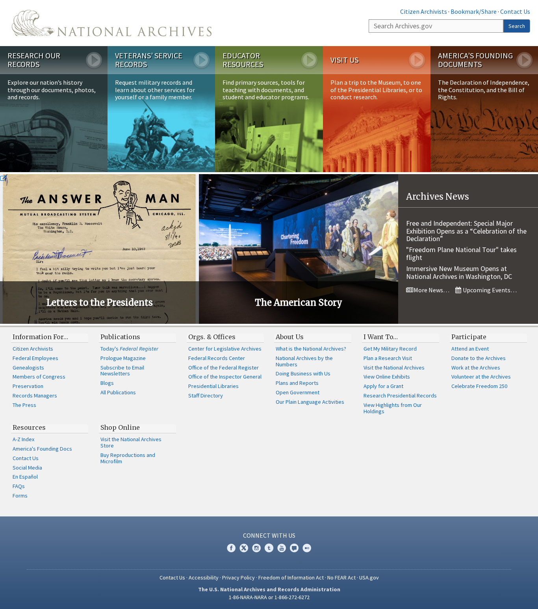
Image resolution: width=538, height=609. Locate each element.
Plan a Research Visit (388, 358)
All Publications (118, 392)
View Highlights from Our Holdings (393, 408)
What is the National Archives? (311, 348)
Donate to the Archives (478, 358)
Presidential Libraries (213, 386)
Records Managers (35, 395)
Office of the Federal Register (223, 367)
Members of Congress (39, 376)
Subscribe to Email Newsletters (122, 370)
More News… (430, 290)
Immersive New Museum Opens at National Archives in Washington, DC (459, 272)
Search (516, 26)
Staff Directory (205, 395)
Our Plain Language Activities (310, 401)
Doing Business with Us (303, 373)
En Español (25, 476)
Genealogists (28, 367)
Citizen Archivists (423, 11)
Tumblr (269, 548)
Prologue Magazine (123, 358)
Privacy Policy (238, 577)
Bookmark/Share (474, 11)
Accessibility (204, 577)
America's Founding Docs (42, 448)
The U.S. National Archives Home (111, 23)
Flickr (307, 548)
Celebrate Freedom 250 (479, 386)
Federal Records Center (216, 358)
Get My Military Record (390, 348)
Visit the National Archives (394, 367)
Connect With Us (269, 535)
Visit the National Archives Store (130, 442)
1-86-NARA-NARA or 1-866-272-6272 (269, 597)
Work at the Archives (475, 367)
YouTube (281, 548)
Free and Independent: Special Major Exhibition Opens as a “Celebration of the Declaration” (466, 231)
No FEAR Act (341, 577)
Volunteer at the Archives (481, 376)
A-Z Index (23, 439)
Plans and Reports (297, 382)
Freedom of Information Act (291, 577)
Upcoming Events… (489, 290)
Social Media (27, 467)
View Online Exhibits (387, 376)
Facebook (231, 548)
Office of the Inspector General (225, 376)
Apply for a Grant (383, 386)
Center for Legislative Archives (225, 348)
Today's (129, 348)
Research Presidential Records (400, 395)
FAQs (19, 486)
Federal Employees (35, 358)
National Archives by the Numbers (304, 361)
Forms (20, 495)
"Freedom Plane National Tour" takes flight (461, 253)
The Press (24, 404)
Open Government (297, 392)
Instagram (256, 548)
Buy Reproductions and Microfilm (127, 458)
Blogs (107, 382)
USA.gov (369, 577)
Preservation (28, 386)
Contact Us (515, 11)
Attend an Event (470, 348)
